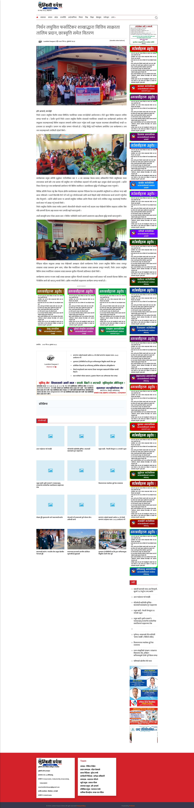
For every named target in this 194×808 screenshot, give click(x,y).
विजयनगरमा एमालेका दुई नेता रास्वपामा (111, 483)
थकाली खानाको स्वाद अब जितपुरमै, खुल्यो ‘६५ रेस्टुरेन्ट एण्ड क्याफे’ (145, 590)
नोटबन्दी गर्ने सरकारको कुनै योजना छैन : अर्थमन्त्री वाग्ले (79, 518)
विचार (81, 17)
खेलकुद (98, 17)
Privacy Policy (81, 806)
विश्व (86, 17)
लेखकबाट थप (50, 367)
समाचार (43, 17)
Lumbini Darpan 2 (50, 41)
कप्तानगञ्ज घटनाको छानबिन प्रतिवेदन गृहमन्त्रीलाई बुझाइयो (78, 552)
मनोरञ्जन (106, 17)
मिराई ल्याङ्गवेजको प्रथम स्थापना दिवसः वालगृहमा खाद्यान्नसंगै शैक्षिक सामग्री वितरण (96, 370)
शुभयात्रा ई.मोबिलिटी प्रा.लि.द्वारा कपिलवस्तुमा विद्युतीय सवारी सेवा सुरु (94, 361)
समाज (50, 17)
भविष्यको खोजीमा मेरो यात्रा (143, 661)
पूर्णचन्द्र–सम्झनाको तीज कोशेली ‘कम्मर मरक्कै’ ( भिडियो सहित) (144, 636)
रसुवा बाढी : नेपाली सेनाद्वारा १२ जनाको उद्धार (112, 449)
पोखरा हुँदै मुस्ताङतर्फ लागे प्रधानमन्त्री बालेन (49, 517)
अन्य (112, 17)
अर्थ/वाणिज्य (72, 17)
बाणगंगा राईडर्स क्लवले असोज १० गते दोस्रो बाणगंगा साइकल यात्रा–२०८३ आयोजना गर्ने (95, 356)
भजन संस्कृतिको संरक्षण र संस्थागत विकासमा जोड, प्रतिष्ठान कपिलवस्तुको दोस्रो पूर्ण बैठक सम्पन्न (145, 653)
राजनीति (63, 17)
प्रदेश (56, 17)
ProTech (132, 806)
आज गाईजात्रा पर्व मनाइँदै (44, 449)
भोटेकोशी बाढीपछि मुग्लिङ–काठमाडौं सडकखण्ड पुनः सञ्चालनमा (78, 450)
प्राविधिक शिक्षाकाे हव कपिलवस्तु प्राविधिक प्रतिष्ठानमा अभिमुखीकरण (94, 365)
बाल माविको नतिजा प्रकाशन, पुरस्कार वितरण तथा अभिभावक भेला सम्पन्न (95, 376)
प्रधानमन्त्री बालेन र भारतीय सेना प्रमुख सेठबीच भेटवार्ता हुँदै (50, 552)
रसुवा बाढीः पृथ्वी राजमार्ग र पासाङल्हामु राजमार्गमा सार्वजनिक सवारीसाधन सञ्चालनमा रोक (50, 485)
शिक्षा (92, 17)
